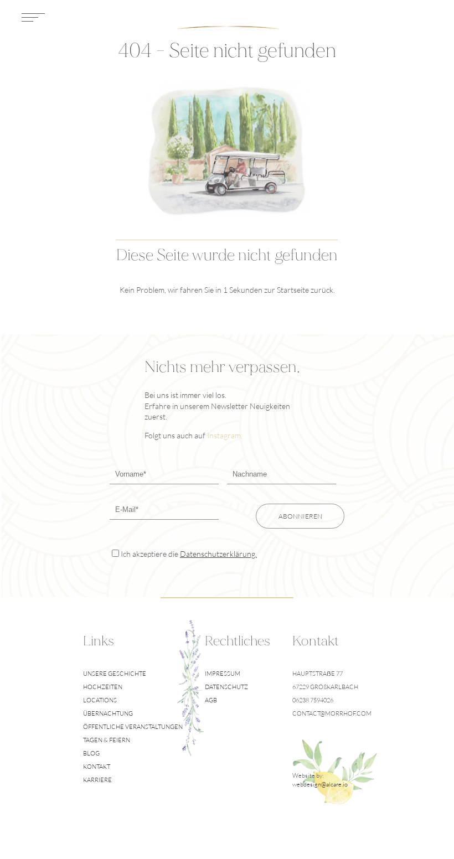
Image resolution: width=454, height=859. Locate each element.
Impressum (222, 673)
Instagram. (225, 435)
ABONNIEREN (300, 516)
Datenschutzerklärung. (218, 553)
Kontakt (96, 766)
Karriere (97, 780)
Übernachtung (108, 713)
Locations (100, 700)
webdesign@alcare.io (320, 784)
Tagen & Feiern (106, 740)
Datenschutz (226, 687)
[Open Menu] (33, 20)
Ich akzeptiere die (189, 553)
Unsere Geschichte (114, 673)
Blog (91, 753)
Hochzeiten (102, 687)
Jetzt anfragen (388, 19)
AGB (211, 700)
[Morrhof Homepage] (227, 19)
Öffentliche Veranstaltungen (133, 727)
